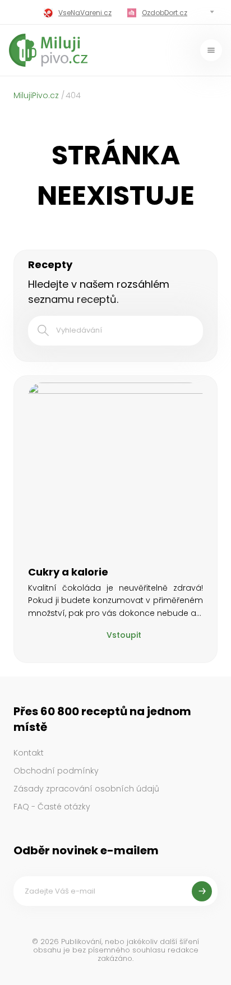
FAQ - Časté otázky (51, 806)
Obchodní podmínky (56, 770)
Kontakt (28, 752)
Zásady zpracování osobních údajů (86, 788)
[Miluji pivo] (48, 50)
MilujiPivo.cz (36, 95)
